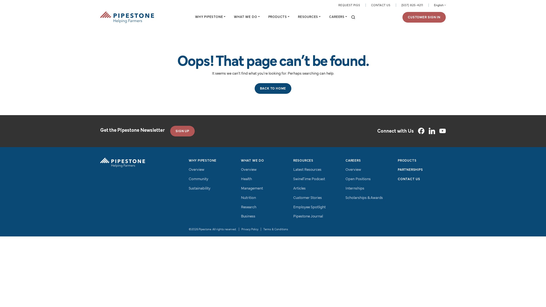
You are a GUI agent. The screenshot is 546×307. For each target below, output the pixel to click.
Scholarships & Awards (364, 198)
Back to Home (273, 88)
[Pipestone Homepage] (122, 162)
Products (407, 160)
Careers (353, 160)
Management (252, 189)
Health (246, 179)
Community (198, 179)
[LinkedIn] (432, 131)
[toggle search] (353, 17)
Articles (299, 189)
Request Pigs (349, 5)
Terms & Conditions (275, 229)
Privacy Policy (249, 229)
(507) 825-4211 (412, 5)
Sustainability (200, 189)
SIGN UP (182, 131)
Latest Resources (307, 170)
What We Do (252, 160)
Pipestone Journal (308, 217)
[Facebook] (421, 131)
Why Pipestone (202, 160)
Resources (303, 160)
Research (248, 207)
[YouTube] (442, 131)
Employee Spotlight (309, 207)
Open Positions (358, 179)
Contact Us (381, 5)
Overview (196, 170)
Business (248, 217)
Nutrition (248, 198)
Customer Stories (307, 198)
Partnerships (410, 170)
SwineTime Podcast (309, 179)
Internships (355, 189)
